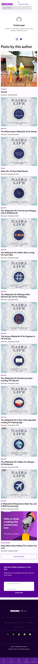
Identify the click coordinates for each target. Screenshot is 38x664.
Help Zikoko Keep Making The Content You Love (19, 547)
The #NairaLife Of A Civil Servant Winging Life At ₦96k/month (18, 212)
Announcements (5, 543)
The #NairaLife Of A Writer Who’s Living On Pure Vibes (17, 253)
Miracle (4, 92)
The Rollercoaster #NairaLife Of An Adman (19, 131)
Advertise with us (13, 622)
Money (3, 168)
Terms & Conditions (19, 627)
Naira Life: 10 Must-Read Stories (14, 171)
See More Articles (19, 556)
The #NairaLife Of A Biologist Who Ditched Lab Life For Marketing (15, 295)
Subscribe (19, 592)
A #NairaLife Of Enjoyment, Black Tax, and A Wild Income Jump (19, 505)
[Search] (30, 7)
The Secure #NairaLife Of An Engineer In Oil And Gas (18, 337)
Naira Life (3, 128)
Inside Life (4, 89)
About (5, 622)
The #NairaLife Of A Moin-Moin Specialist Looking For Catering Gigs (18, 421)
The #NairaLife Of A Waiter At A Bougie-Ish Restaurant (18, 463)
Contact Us (22, 622)
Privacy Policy (30, 622)
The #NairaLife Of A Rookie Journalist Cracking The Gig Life (16, 379)
